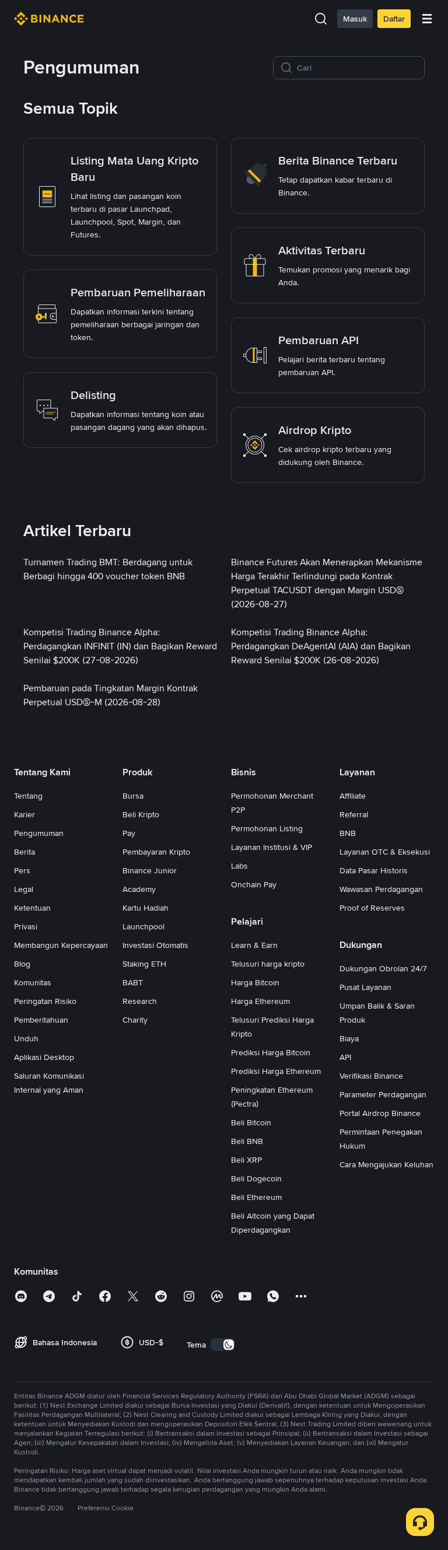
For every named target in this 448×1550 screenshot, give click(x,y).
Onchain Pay (253, 884)
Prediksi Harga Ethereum (276, 1071)
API (345, 1057)
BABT (133, 982)
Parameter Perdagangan (383, 1094)
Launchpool (143, 926)
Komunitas (32, 982)
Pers (22, 870)
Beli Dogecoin (256, 1178)
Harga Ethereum (260, 1001)
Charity (135, 1019)
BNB (348, 833)
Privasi (25, 926)
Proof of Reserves (372, 907)
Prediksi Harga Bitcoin (270, 1052)
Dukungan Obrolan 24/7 (383, 968)
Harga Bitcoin (255, 982)
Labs (239, 865)
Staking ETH (144, 963)
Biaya (349, 1038)
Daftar (394, 18)
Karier (24, 814)
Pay (129, 833)
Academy (139, 889)
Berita (24, 851)
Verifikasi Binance (371, 1075)
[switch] (223, 1344)
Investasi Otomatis (155, 945)
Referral (354, 814)
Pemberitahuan (41, 1019)
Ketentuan (32, 907)
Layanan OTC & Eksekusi (385, 851)
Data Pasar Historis (374, 870)
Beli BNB (247, 1141)
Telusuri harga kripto (267, 963)
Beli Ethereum (256, 1197)
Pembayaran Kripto (156, 851)
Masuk (355, 18)
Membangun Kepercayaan (61, 945)
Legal (23, 889)
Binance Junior (150, 870)
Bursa (133, 795)
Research (140, 1001)
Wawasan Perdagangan (381, 889)
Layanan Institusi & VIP (271, 847)
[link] (120, 197)
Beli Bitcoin (251, 1122)
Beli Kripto (141, 814)
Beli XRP (246, 1159)
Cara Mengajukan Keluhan (386, 1164)
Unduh (26, 1038)
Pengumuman (39, 833)
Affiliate (353, 795)
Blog (22, 963)
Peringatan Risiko (45, 1001)
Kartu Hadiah (146, 907)
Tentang (28, 795)
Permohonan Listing (267, 828)
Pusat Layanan (365, 987)
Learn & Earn (254, 945)
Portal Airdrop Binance (380, 1113)
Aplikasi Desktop (44, 1057)
